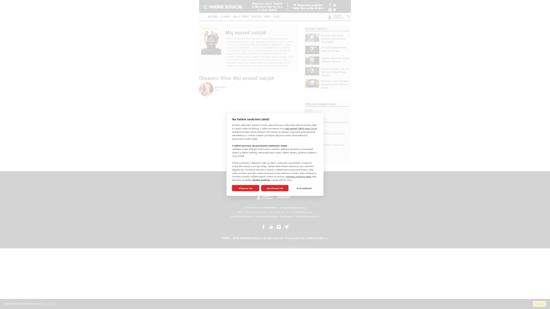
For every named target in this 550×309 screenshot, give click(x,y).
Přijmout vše (246, 188)
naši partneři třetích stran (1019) (301, 128)
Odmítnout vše (275, 188)
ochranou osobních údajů (298, 176)
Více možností (304, 188)
